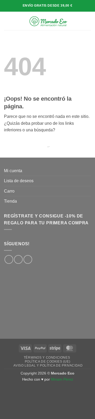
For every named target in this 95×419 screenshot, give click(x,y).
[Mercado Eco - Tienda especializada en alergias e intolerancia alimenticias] (48, 21)
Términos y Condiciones (47, 357)
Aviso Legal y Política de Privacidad (48, 365)
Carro (9, 191)
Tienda (10, 201)
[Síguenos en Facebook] (8, 259)
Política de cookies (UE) (47, 361)
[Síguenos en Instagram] (18, 259)
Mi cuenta (13, 170)
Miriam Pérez (62, 379)
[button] (7, 20)
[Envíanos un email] (27, 259)
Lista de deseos (19, 181)
